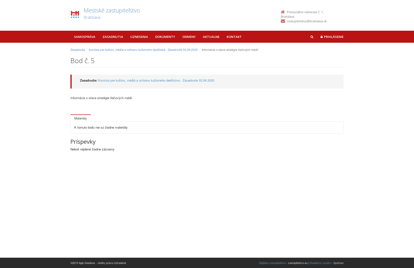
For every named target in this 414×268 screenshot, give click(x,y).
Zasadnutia (113, 37)
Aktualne (211, 37)
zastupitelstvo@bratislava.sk (307, 21)
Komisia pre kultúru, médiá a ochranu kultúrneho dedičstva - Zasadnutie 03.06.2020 (143, 50)
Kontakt (234, 37)
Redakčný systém (320, 263)
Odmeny (189, 37)
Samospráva (84, 37)
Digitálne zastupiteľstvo (272, 263)
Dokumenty (165, 37)
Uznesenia (139, 37)
